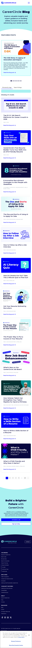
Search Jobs (3, 556)
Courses (3, 567)
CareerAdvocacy (4, 592)
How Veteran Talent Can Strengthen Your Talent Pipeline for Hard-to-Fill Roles (15, 400)
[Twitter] (11, 617)
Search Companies (5, 560)
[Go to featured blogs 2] (13, 80)
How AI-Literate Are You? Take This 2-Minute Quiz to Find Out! (15, 276)
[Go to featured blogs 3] (15, 80)
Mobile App (4, 571)
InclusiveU (3, 580)
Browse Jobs (4, 558)
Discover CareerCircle (5, 554)
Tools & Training (4, 563)
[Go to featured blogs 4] (17, 80)
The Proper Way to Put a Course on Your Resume (13, 338)
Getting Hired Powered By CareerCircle (9, 582)
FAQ (2, 599)
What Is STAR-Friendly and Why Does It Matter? (14, 462)
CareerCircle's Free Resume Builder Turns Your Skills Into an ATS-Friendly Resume (14, 150)
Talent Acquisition (5, 576)
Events (2, 609)
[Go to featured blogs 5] (18, 80)
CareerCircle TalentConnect (7, 578)
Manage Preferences (16, 641)
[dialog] (16, 639)
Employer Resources (5, 611)
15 (25, 478)
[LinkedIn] (8, 617)
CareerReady (4, 590)
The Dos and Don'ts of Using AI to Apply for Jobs (15, 215)
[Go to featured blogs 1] (11, 80)
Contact (28, 541)
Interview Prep (5, 569)
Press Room (3, 613)
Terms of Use (4, 630)
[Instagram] (5, 617)
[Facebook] (2, 617)
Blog (2, 607)
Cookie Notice (21, 637)
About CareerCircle (5, 597)
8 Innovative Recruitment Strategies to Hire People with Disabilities (15, 182)
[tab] (7, 87)
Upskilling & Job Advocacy (6, 588)
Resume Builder (5, 565)
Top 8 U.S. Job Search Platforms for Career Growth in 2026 (15, 117)
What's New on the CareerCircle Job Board (12, 368)
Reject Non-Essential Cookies (16, 645)
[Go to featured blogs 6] (20, 80)
